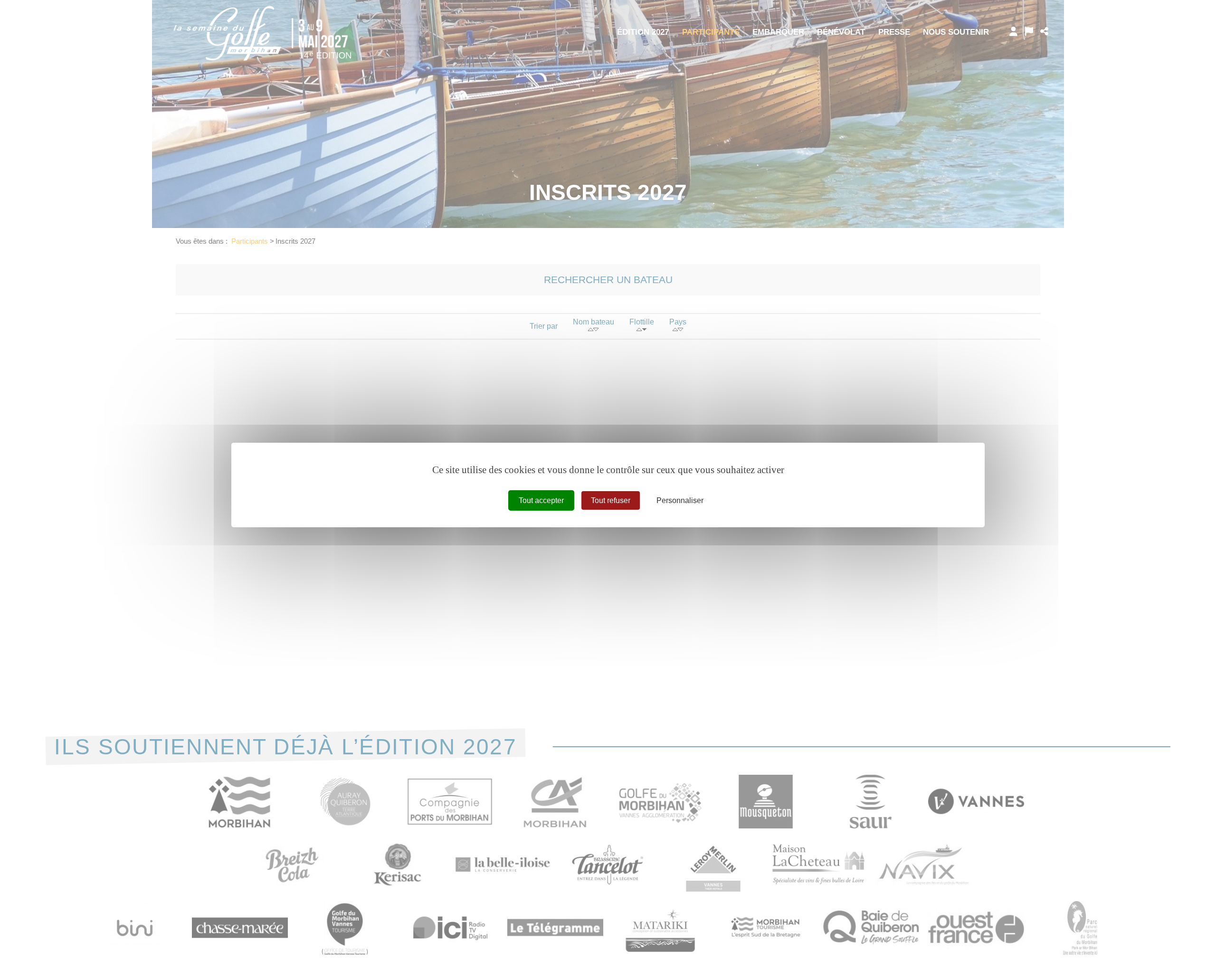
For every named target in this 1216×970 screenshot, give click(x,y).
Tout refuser (610, 500)
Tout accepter (541, 500)
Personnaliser (679, 500)
